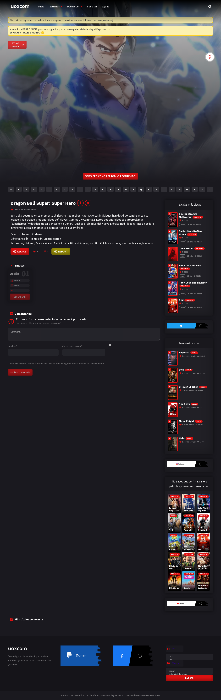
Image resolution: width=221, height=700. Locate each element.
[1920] (189, 659)
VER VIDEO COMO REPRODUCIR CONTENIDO (110, 176)
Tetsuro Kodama (32, 234)
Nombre (12, 346)
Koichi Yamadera (110, 243)
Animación (36, 239)
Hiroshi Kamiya (79, 243)
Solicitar (92, 6)
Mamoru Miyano (131, 243)
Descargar (20, 296)
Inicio (41, 6)
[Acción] (189, 671)
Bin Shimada (61, 243)
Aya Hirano (27, 243)
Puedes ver (73, 6)
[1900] (189, 656)
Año (173, 648)
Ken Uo (94, 243)
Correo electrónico (72, 346)
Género (175, 663)
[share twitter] (88, 203)
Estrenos (55, 6)
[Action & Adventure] (189, 674)
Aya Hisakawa (44, 243)
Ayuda (105, 6)
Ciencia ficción (52, 239)
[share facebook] (80, 203)
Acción (24, 239)
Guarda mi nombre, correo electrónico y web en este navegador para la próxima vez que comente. (56, 363)
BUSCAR (189, 677)
